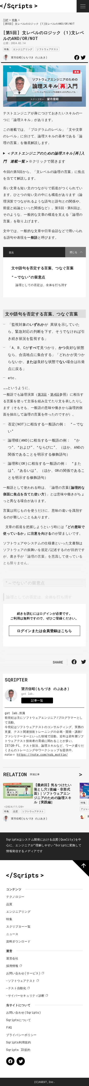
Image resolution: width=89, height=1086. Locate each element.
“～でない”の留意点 (28, 277)
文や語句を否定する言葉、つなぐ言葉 (42, 268)
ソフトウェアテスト (47, 49)
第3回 (42, 394)
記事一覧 (37, 700)
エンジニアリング (22, 49)
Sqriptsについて (18, 1020)
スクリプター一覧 (18, 926)
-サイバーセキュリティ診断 (25, 995)
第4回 (54, 394)
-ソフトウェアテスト (20, 981)
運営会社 (12, 958)
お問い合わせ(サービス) (23, 973)
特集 (14, 20)
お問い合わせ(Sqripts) (23, 1012)
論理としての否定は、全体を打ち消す (41, 285)
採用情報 (12, 966)
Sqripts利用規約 (18, 1042)
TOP (5, 20)
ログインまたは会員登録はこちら (44, 630)
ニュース (12, 934)
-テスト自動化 (16, 988)
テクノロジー (15, 897)
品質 (15, 811)
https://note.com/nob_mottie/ (42, 755)
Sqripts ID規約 (18, 1050)
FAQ (9, 1027)
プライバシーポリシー (21, 1035)
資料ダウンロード (18, 941)
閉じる (73, 252)
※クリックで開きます (43, 157)
